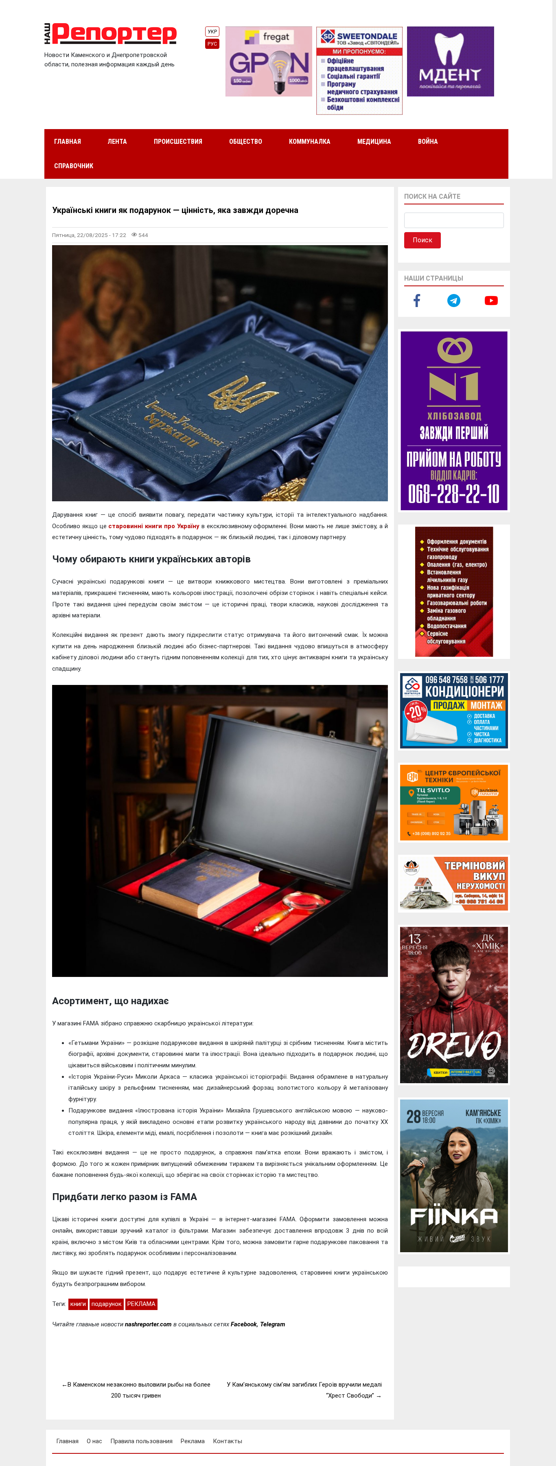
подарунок (107, 1304)
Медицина (374, 141)
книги (78, 1304)
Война (428, 141)
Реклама (193, 1441)
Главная (67, 141)
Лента (117, 141)
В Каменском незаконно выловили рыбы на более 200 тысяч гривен (139, 1390)
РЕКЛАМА (141, 1304)
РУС (212, 44)
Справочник (73, 166)
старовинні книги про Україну (153, 526)
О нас (94, 1441)
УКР (212, 32)
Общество (245, 141)
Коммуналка (310, 141)
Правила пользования (141, 1441)
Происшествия (178, 141)
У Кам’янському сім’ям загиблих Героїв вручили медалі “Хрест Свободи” (304, 1390)
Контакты (227, 1441)
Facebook (244, 1324)
